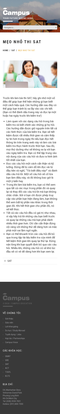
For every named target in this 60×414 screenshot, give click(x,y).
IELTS (7, 376)
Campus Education (21, 303)
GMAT (8, 356)
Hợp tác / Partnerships (15, 338)
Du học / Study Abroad (15, 330)
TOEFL (8, 372)
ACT (7, 368)
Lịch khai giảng (11, 326)
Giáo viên (9, 322)
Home (5, 50)
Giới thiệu (9, 319)
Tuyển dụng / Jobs (13, 334)
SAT (13, 50)
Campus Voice (11, 342)
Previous (7, 74)
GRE (7, 360)
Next (53, 74)
